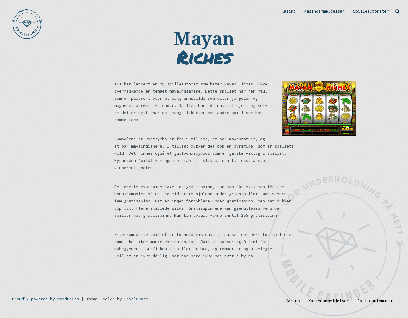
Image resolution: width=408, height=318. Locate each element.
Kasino (288, 11)
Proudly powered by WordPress (45, 299)
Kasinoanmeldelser (324, 11)
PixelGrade (136, 299)
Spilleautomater (371, 11)
